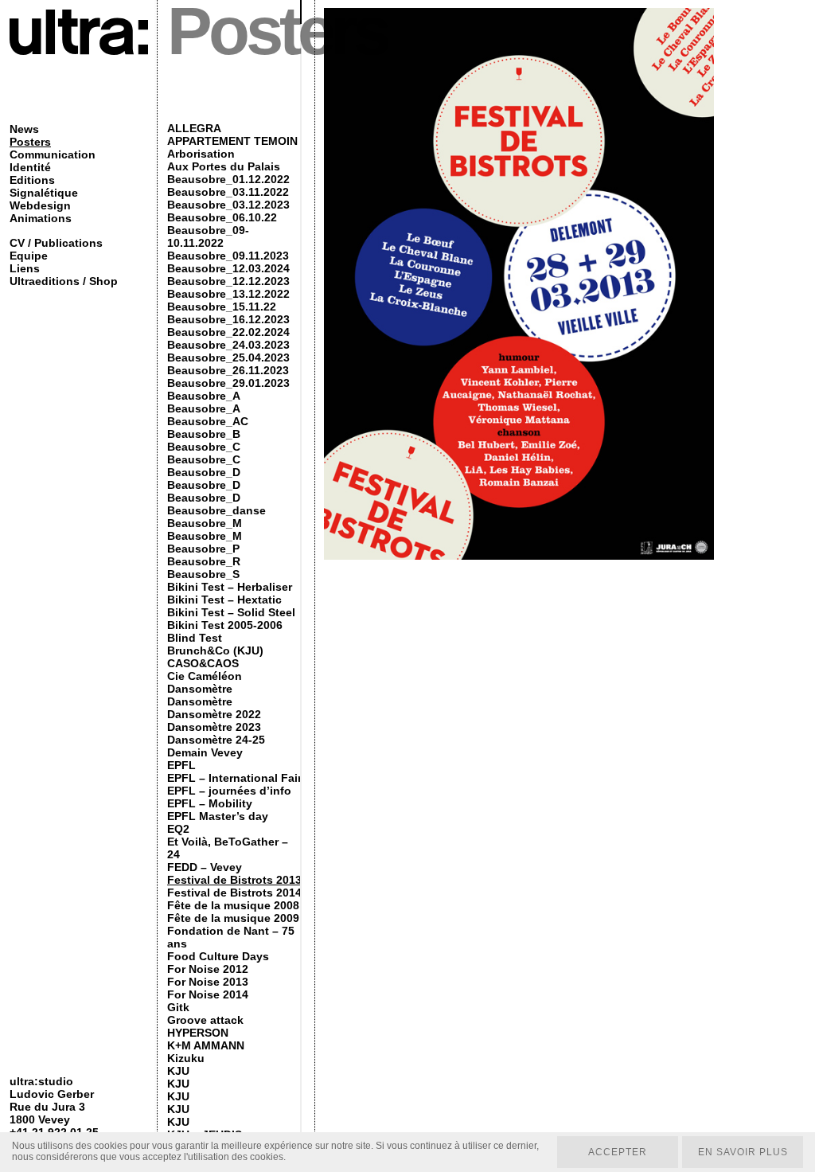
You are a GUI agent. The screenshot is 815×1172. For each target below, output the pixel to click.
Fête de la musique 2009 (233, 918)
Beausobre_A (203, 395)
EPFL (181, 765)
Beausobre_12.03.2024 (228, 268)
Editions (32, 180)
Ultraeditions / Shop (64, 281)
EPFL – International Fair (234, 778)
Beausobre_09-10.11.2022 (208, 236)
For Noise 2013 (207, 981)
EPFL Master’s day (217, 816)
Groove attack (205, 1020)
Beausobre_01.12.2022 (228, 179)
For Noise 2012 (207, 969)
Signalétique (44, 192)
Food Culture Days (218, 956)
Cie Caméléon (204, 676)
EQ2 (178, 828)
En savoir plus (743, 1152)
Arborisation (201, 153)
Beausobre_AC (207, 421)
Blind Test (194, 637)
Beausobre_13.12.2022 (228, 293)
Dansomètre (199, 688)
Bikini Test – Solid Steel (231, 612)
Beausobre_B (203, 434)
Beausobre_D (203, 472)
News (24, 129)
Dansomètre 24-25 (216, 739)
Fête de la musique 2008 (233, 905)
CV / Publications (56, 242)
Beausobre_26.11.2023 (228, 370)
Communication (53, 154)
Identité (30, 167)
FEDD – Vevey (204, 867)
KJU (178, 1071)
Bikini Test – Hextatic (224, 599)
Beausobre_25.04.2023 (228, 357)
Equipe (29, 255)
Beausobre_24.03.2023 (228, 344)
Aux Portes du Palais (223, 166)
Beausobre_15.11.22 (221, 306)
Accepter (617, 1152)
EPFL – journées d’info (229, 790)
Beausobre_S (203, 574)
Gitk (178, 1007)
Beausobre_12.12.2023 (228, 281)
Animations (41, 218)
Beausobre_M (204, 523)
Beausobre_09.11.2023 (228, 255)
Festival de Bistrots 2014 (234, 892)
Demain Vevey (205, 752)
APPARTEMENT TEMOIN (232, 141)
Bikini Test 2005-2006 (225, 625)
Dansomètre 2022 (214, 714)
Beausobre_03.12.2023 (228, 204)
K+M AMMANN (205, 1045)
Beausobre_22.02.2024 (228, 332)
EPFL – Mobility (209, 803)
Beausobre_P (203, 548)
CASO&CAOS (203, 663)
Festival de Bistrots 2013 (234, 879)
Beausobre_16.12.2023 (228, 319)
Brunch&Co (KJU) (215, 650)
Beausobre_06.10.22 (222, 217)
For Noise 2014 (207, 994)
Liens (25, 268)
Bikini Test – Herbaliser (229, 586)
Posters (30, 141)
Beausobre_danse (216, 510)
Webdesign (40, 205)
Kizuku (186, 1058)
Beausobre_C (203, 446)
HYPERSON (197, 1032)
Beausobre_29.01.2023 (228, 383)
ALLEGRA (194, 128)
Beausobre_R (203, 561)
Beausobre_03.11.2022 (228, 192)
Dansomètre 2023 (214, 727)
